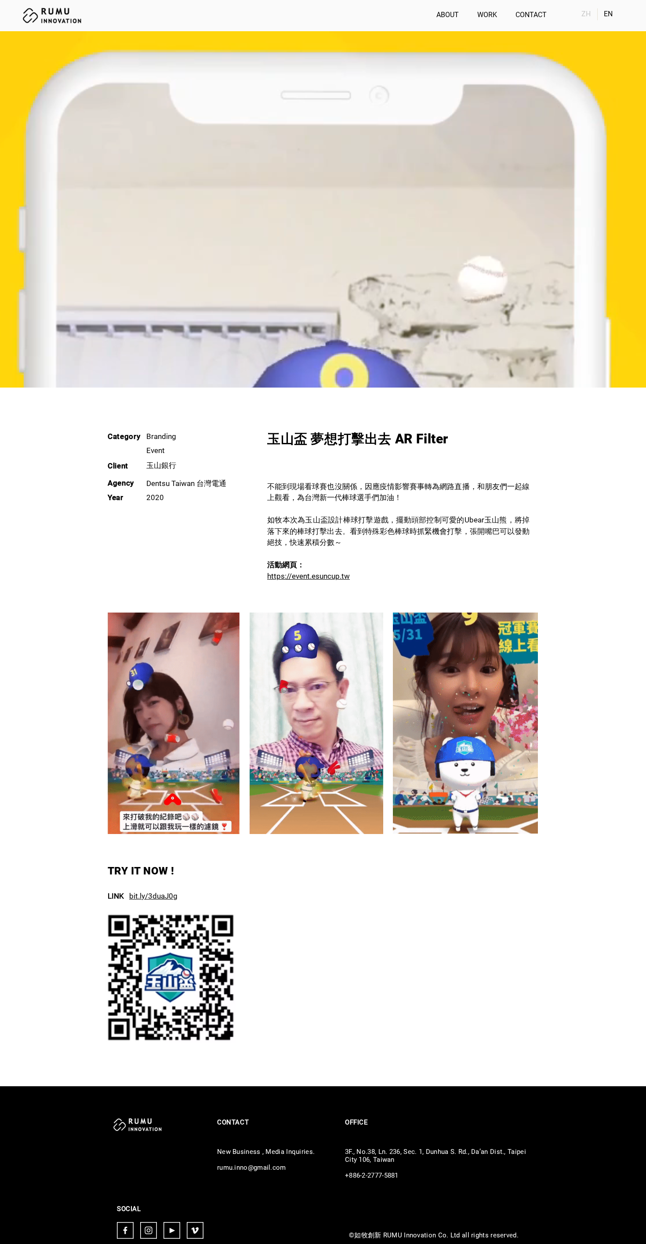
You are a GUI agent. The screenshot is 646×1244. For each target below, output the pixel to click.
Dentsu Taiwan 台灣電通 (186, 483)
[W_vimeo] (195, 1230)
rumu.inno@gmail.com (251, 1167)
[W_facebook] (125, 1230)
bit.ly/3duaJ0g (153, 896)
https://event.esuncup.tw (308, 576)
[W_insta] (148, 1230)
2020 (155, 497)
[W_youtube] (171, 1230)
